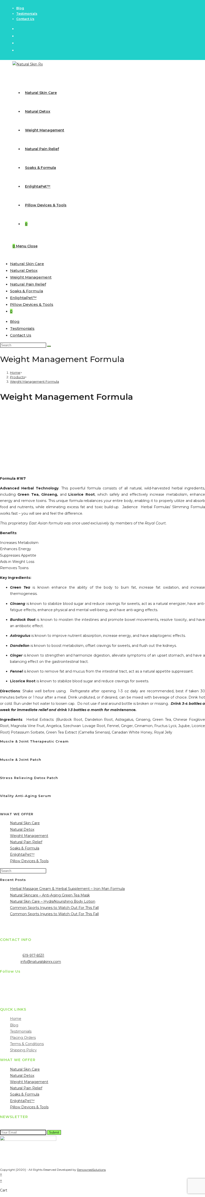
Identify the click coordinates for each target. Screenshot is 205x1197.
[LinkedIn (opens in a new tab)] (18, 42)
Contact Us (25, 19)
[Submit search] (49, 346)
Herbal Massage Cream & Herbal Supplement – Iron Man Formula (67, 888)
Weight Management (31, 277)
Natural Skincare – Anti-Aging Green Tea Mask (50, 895)
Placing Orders (23, 1037)
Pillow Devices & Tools (31, 304)
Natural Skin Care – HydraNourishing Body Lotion (52, 901)
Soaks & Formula (26, 291)
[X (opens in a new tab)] (18, 28)
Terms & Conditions (27, 1044)
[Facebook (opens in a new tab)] (18, 35)
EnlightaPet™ (23, 297)
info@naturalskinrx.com (40, 961)
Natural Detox (24, 270)
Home (15, 1018)
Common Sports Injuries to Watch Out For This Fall (54, 907)
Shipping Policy (23, 1050)
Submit (54, 1132)
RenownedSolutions (91, 1170)
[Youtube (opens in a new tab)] (18, 50)
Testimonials (26, 13)
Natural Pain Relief (28, 284)
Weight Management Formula (34, 382)
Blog (20, 8)
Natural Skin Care (27, 263)
